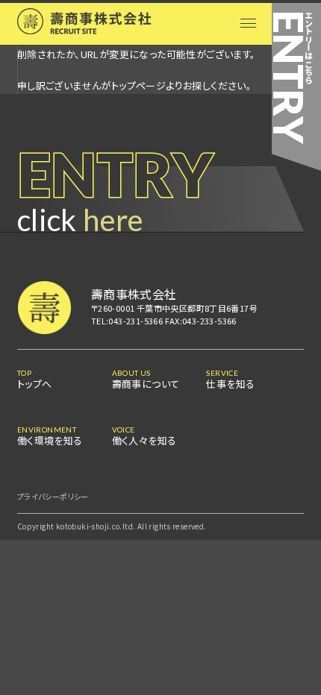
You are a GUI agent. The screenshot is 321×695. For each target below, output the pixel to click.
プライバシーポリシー (53, 496)
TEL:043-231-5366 (127, 321)
